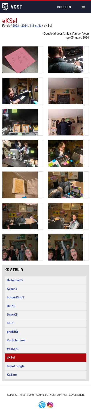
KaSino (12, 374)
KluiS (10, 323)
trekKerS (13, 349)
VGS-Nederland (42, 404)
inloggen (64, 7)
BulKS (11, 306)
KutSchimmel (16, 340)
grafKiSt (12, 331)
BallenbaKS (15, 280)
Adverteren (76, 394)
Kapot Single (16, 366)
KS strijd (13, 269)
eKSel (11, 357)
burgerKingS (15, 297)
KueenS (12, 288)
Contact (62, 394)
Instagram (50, 404)
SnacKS (12, 314)
